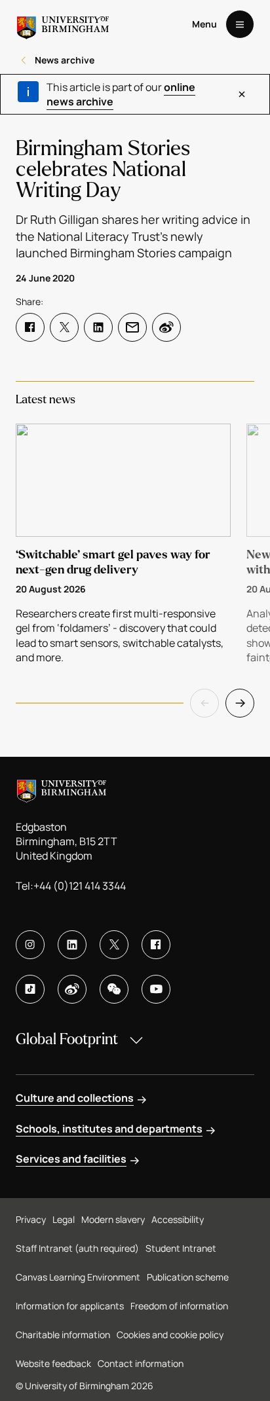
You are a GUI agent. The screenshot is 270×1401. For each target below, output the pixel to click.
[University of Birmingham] (63, 24)
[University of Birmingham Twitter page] (114, 944)
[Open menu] (239, 24)
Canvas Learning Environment (78, 1277)
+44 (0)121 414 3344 (79, 886)
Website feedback (53, 1363)
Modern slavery (113, 1219)
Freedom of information (179, 1306)
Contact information (140, 1363)
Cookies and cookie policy (170, 1334)
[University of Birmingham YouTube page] (156, 989)
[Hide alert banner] (242, 94)
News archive (64, 60)
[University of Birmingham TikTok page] (30, 989)
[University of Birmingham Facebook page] (156, 944)
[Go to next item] (239, 703)
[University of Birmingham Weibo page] (72, 989)
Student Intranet (180, 1248)
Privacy (31, 1219)
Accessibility (177, 1219)
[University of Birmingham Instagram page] (30, 944)
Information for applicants (70, 1306)
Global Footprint (67, 1039)
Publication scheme (188, 1277)
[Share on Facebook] (30, 327)
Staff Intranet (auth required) (77, 1248)
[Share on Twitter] (64, 327)
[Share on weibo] (166, 327)
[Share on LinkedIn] (98, 327)
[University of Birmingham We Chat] (114, 989)
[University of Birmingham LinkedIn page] (72, 944)
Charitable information (63, 1334)
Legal (63, 1219)
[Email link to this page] (132, 327)
